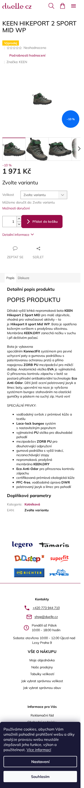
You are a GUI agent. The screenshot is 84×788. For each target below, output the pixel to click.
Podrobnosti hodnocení (27, 55)
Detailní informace (15, 235)
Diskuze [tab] (23, 278)
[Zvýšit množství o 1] (19, 219)
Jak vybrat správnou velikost (42, 681)
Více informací (39, 749)
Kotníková (32, 504)
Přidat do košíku (45, 221)
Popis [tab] (10, 278)
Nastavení (40, 761)
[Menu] (73, 6)
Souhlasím (40, 776)
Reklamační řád (42, 715)
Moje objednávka (42, 660)
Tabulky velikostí (42, 674)
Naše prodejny (42, 667)
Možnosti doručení (16, 208)
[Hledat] (51, 6)
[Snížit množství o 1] (19, 224)
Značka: (17, 62)
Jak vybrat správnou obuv (42, 688)
